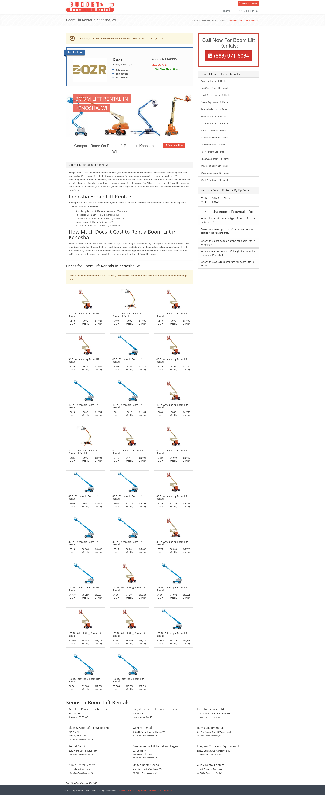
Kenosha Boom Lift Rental (213, 116)
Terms (131, 790)
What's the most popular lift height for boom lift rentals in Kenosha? (228, 253)
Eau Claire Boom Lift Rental (214, 88)
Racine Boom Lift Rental (213, 151)
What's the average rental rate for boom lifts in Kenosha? (227, 263)
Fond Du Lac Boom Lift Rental (215, 95)
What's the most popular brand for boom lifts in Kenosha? (228, 242)
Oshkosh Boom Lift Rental (214, 144)
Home (227, 11)
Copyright (141, 790)
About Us (168, 790)
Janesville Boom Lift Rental (214, 109)
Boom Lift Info (248, 11)
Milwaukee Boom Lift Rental (214, 137)
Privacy (121, 790)
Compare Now (175, 145)
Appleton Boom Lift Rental (213, 81)
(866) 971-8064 (249, 3)
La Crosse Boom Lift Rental (214, 123)
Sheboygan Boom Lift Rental (215, 158)
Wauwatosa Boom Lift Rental (215, 172)
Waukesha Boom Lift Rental (214, 165)
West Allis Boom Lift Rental (214, 179)
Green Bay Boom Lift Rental (214, 102)
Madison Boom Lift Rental (213, 130)
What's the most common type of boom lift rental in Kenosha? (228, 220)
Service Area (155, 790)
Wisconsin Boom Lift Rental (213, 20)
